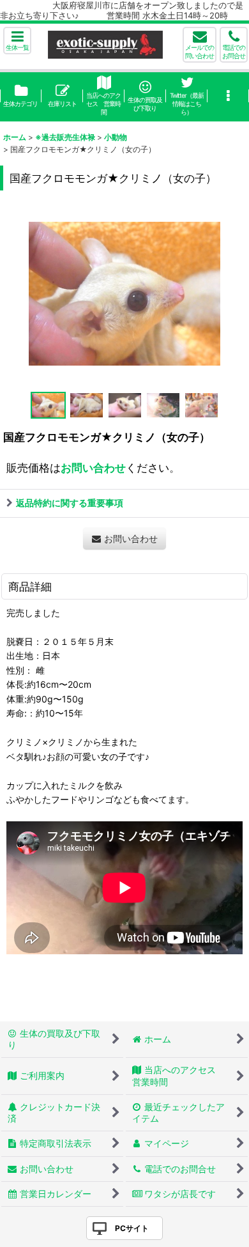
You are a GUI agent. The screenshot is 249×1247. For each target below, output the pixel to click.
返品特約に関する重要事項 (69, 502)
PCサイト (132, 1228)
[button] (17, 40)
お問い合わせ (93, 467)
